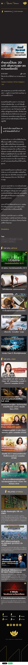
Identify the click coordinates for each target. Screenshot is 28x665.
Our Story (23, 619)
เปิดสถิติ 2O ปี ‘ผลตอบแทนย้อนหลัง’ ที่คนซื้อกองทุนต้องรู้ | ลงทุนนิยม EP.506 (14, 456)
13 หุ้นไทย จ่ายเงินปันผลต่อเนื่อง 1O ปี (14, 268)
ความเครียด (4, 241)
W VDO (5, 619)
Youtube (3, 82)
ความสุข (20, 239)
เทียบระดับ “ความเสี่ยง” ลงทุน (14, 332)
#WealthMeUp (5, 229)
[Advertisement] (14, 29)
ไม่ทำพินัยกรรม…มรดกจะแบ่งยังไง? (14, 289)
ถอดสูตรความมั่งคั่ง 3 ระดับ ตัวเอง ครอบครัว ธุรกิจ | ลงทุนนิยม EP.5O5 (14, 431)
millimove (4, 239)
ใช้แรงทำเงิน (5, 616)
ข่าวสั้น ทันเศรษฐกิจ (12, 239)
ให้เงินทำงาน (13, 616)
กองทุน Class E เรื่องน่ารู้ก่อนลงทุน (14, 353)
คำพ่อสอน (22, 616)
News (13, 619)
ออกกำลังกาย (11, 241)
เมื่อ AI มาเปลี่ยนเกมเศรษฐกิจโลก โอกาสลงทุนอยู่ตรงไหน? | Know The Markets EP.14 (14, 481)
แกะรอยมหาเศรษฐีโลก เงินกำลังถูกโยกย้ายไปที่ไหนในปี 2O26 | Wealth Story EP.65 (14, 407)
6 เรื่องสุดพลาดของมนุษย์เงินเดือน (14, 310)
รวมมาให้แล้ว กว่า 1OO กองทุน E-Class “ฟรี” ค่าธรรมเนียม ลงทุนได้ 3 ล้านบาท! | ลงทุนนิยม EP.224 (14, 381)
